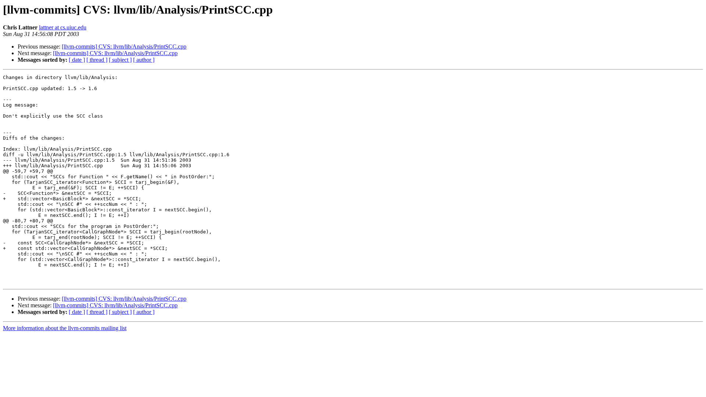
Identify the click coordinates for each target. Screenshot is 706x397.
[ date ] (77, 60)
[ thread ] (96, 60)
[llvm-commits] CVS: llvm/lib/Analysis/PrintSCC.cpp (124, 46)
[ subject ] (120, 60)
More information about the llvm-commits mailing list (64, 328)
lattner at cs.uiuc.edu (62, 27)
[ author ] (143, 60)
